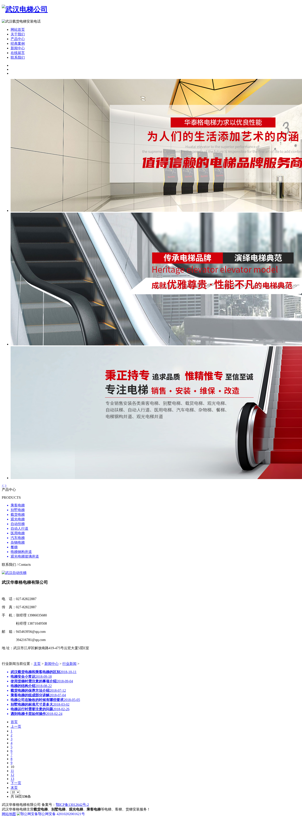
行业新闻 (69, 664)
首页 (14, 722)
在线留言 (18, 53)
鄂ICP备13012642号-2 (72, 805)
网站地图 (9, 814)
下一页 (16, 783)
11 (12, 771)
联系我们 (18, 57)
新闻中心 (51, 664)
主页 (37, 664)
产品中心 (18, 39)
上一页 (16, 726)
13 (12, 779)
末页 (14, 787)
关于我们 (18, 34)
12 (12, 775)
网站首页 (18, 29)
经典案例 (18, 43)
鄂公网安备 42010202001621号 (61, 814)
